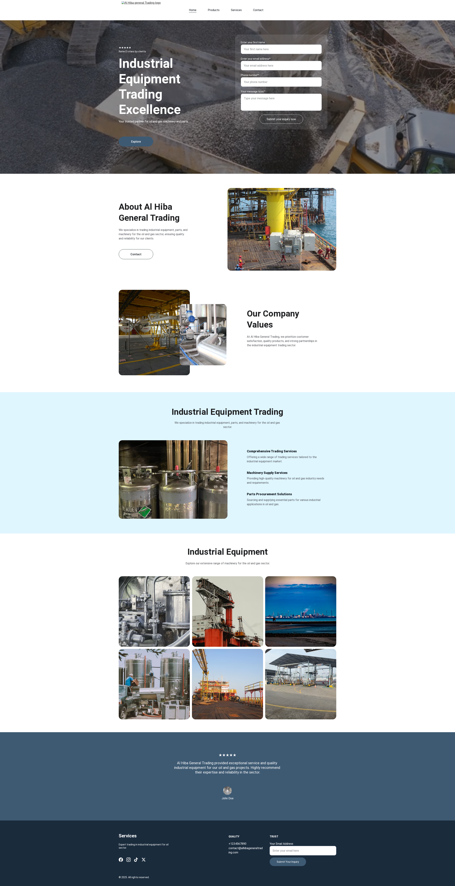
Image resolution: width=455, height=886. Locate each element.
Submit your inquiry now (281, 119)
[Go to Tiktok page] (136, 860)
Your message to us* (253, 91)
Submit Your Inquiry (288, 861)
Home (192, 10)
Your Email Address (281, 843)
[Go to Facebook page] (121, 860)
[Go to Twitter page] (143, 860)
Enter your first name (253, 42)
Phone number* (250, 75)
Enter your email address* (256, 58)
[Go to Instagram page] (128, 860)
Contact (258, 10)
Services (236, 10)
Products (214, 10)
